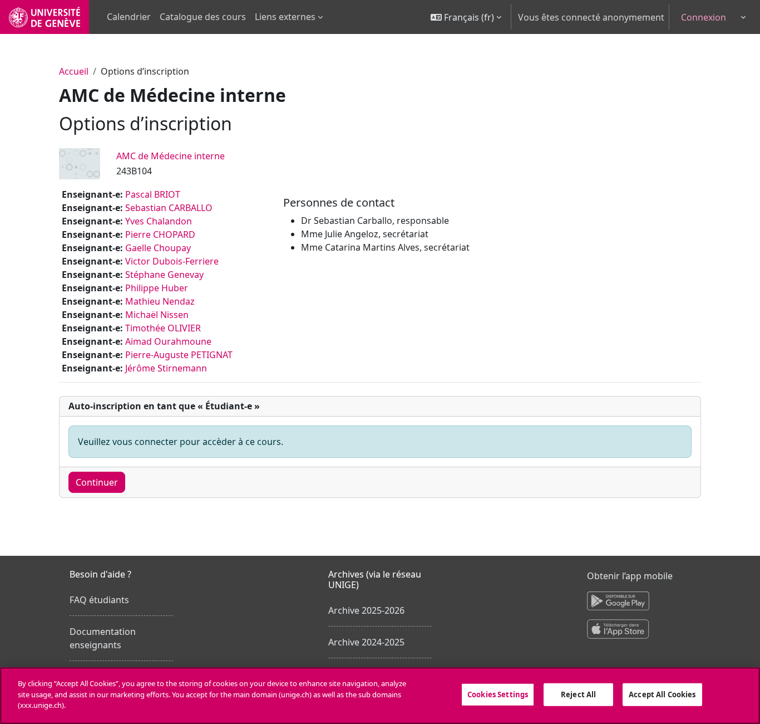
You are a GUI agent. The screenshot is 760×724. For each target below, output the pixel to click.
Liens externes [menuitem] (285, 17)
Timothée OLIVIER (163, 328)
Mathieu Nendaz (160, 301)
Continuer (97, 482)
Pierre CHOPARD (160, 234)
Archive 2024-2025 (366, 642)
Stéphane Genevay (164, 274)
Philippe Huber (156, 288)
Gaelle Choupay (158, 248)
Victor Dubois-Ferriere (172, 261)
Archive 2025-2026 (366, 610)
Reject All (578, 694)
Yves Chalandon (158, 221)
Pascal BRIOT (152, 194)
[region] (380, 695)
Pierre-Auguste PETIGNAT (179, 355)
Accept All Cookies (662, 694)
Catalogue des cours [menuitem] (203, 17)
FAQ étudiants (99, 600)
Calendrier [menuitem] (129, 17)
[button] (466, 17)
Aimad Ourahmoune (168, 341)
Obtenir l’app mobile (630, 576)
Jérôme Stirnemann (166, 368)
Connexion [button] (703, 17)
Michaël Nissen (157, 315)
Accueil (73, 71)
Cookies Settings (497, 694)
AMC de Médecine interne (170, 156)
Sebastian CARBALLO (169, 208)
